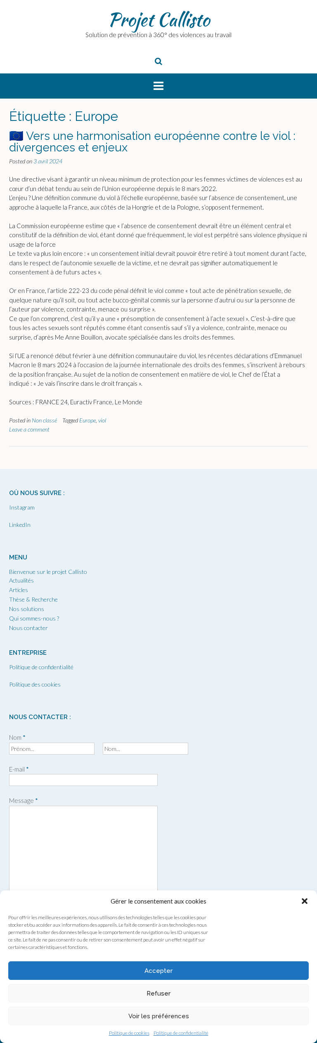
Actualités (21, 580)
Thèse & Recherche (33, 599)
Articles (18, 589)
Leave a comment (29, 429)
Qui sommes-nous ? (34, 618)
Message (23, 800)
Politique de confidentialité (181, 1033)
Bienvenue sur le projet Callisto (48, 571)
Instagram (22, 507)
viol (102, 420)
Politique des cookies (35, 684)
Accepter (158, 971)
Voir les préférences (158, 1016)
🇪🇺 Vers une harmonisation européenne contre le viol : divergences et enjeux (152, 141)
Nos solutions (26, 608)
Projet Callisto (159, 19)
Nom (17, 737)
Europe (87, 420)
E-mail (19, 769)
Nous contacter (28, 627)
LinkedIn (20, 524)
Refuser (158, 993)
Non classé (44, 420)
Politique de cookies (129, 1033)
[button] (304, 901)
